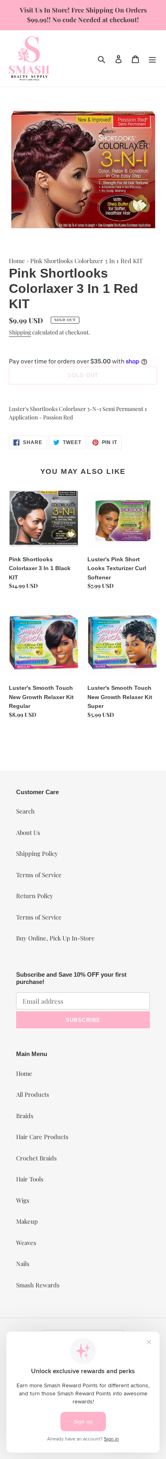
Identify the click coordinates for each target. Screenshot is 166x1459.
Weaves (26, 1243)
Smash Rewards (38, 1285)
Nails (22, 1264)
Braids (24, 1116)
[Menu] (152, 58)
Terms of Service (39, 875)
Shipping (20, 332)
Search (25, 811)
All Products (32, 1094)
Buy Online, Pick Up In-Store (55, 938)
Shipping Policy (37, 853)
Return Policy (34, 896)
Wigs (22, 1200)
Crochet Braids (36, 1158)
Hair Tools (30, 1179)
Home (17, 261)
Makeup (27, 1221)
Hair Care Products (42, 1137)
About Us (28, 832)
